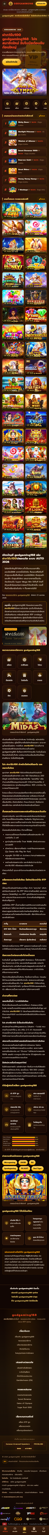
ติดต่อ (41, 1492)
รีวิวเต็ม (19, 1471)
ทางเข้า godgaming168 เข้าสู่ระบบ (13, 1485)
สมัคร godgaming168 (18, 1482)
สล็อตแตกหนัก (24, 1426)
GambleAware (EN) (24, 1380)
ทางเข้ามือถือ (6, 1489)
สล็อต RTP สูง (24, 1422)
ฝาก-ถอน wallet (32, 1485)
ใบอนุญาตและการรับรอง (24, 1353)
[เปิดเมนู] (4, 4)
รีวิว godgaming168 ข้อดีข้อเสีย (24, 1300)
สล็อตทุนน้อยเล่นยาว (25, 1430)
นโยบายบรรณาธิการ (24, 1345)
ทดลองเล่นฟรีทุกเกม (16, 1492)
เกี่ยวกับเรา (42, 1471)
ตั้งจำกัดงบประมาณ (24, 1376)
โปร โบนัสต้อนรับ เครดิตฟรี (19, 1478)
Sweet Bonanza (24, 1399)
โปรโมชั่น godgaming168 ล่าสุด (24, 1296)
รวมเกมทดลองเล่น (24, 1395)
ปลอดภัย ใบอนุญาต (30, 1471)
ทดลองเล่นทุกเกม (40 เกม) (13, 1497)
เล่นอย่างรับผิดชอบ (24, 1368)
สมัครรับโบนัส (11, 61)
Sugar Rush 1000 (24, 1407)
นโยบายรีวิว (18, 1474)
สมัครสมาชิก (41, 4)
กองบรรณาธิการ (24, 1340)
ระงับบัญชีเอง (24, 1372)
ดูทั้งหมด (42, 116)
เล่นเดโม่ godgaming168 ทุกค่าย (24, 1292)
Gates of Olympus (24, 1403)
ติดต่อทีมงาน (24, 1349)
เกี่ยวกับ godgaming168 (24, 1336)
